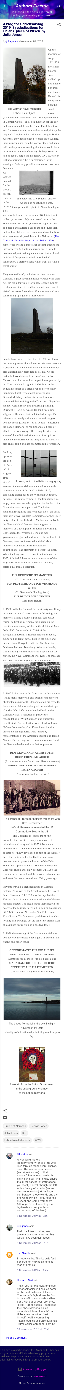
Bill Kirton (22, 1154)
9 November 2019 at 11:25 (32, 1270)
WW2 (38, 1140)
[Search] (59, 7)
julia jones (23, 1226)
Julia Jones (11, 1133)
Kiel (24, 1133)
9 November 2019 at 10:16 (32, 1215)
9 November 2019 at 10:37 (32, 1243)
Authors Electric (32, 6)
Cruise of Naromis (15, 1126)
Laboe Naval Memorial (17, 1140)
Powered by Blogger (34, 1369)
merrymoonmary (40, 1376)
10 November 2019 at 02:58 (33, 1329)
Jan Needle (23, 1253)
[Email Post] (5, 1119)
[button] (59, 25)
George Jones (39, 1126)
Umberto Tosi (25, 1280)
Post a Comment (16, 1337)
